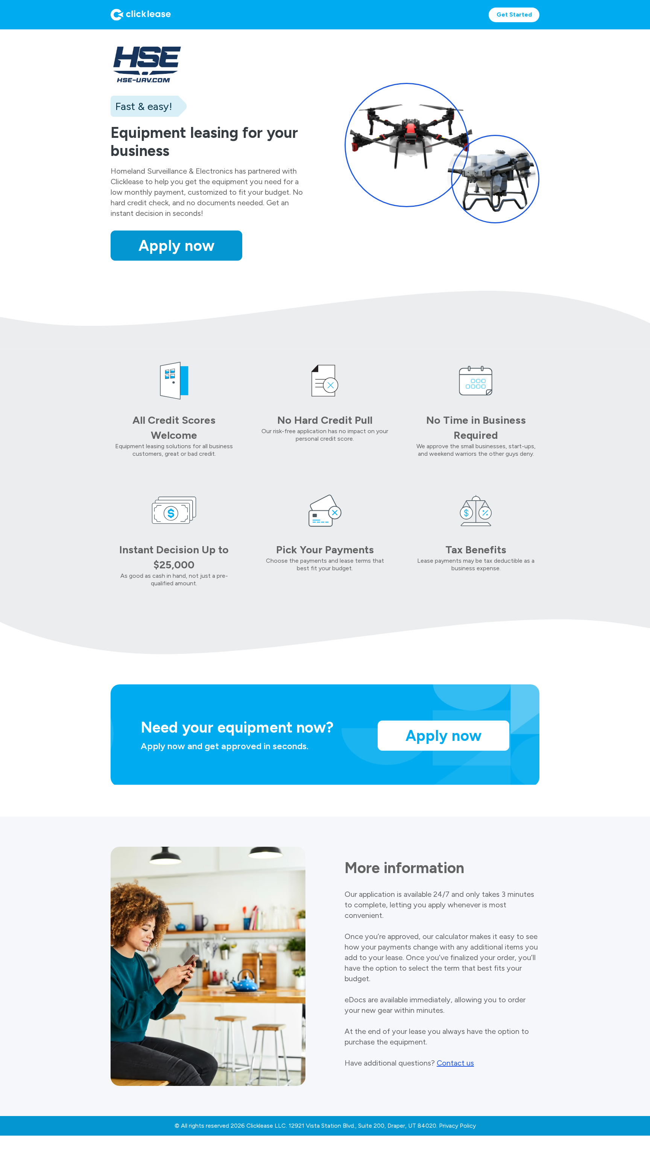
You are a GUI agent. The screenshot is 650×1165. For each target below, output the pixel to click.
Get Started (514, 14)
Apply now (176, 246)
